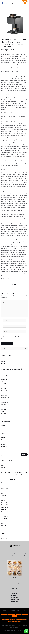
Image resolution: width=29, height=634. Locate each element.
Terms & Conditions (14, 601)
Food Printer (4, 614)
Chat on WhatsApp (14, 583)
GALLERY (14, 579)
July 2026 (3, 381)
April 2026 (3, 388)
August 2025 (4, 406)
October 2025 (4, 402)
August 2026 (4, 379)
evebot (12, 49)
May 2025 (3, 413)
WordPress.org (4, 446)
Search (3, 452)
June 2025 (3, 411)
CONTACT (14, 581)
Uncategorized (4, 428)
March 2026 (4, 390)
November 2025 (5, 400)
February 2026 (4, 393)
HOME (14, 577)
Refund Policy (14, 597)
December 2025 (5, 397)
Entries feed (4, 442)
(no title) (3, 358)
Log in (2, 439)
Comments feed (5, 444)
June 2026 (3, 383)
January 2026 (4, 395)
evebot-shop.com (11, 619)
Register (3, 437)
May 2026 (3, 386)
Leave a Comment (5, 49)
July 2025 (3, 409)
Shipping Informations (14, 599)
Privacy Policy (14, 595)
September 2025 (5, 404)
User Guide (14, 593)
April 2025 (3, 416)
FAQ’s (14, 603)
